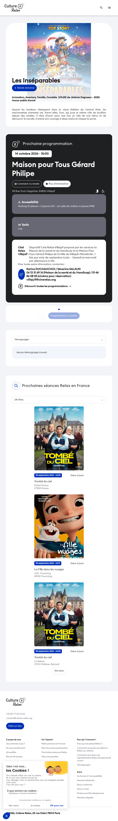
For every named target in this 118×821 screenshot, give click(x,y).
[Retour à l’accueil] (14, 7)
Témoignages (83, 765)
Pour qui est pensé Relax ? (89, 744)
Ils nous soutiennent (15, 748)
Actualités (11, 752)
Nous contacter (84, 785)
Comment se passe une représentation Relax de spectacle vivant (94, 758)
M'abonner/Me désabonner (90, 793)
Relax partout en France (53, 744)
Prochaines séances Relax (54, 752)
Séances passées (49, 757)
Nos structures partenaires (54, 748)
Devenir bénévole (85, 780)
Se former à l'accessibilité (89, 776)
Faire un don (83, 789)
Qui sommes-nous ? (15, 744)
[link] (101, 7)
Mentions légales (85, 798)
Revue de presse (14, 757)
